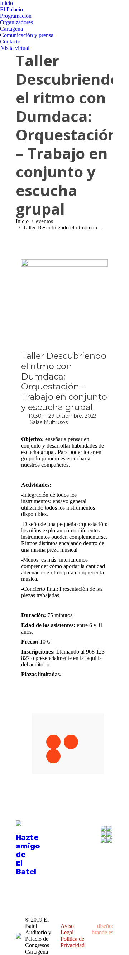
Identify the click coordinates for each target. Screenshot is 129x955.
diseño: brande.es (102, 929)
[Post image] (83, 836)
